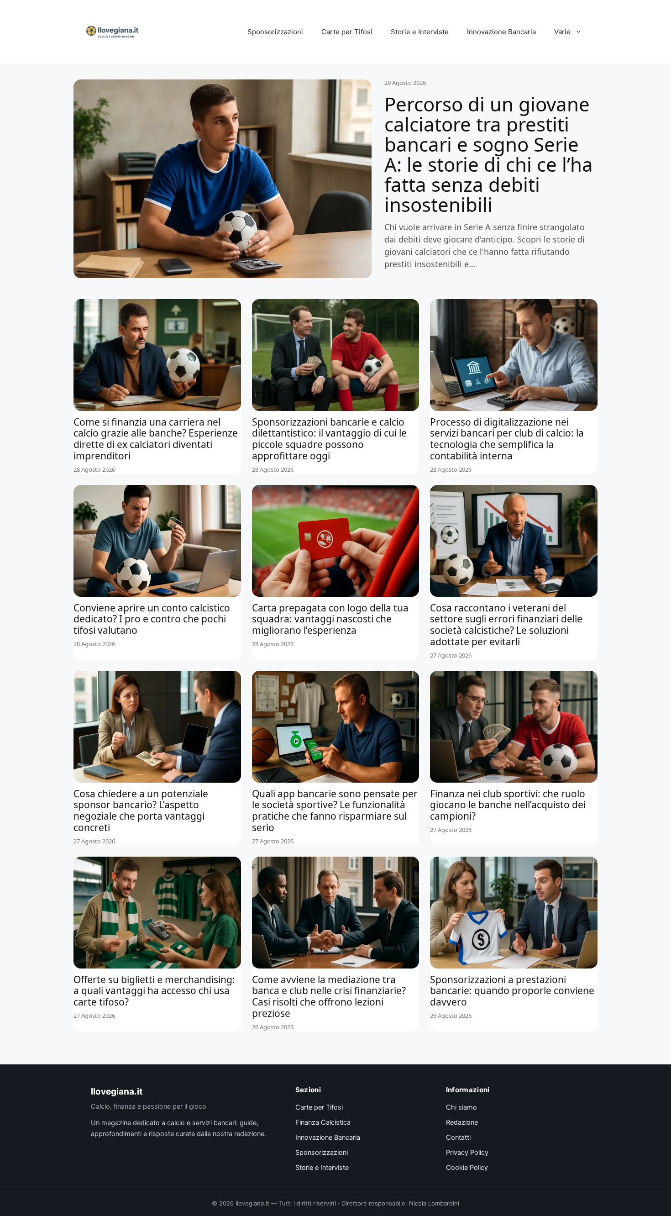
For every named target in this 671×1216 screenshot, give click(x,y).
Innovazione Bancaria (501, 31)
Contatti (458, 1137)
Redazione (462, 1122)
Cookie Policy (467, 1167)
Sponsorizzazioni (275, 31)
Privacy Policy (467, 1152)
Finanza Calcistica (323, 1122)
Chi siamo (461, 1107)
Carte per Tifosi (346, 31)
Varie (562, 31)
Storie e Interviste (420, 31)
